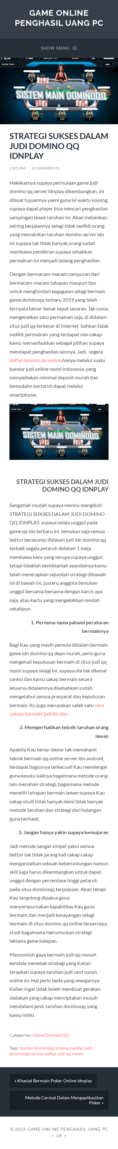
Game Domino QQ (51, 1035)
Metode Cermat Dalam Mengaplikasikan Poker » (64, 1100)
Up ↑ (61, 1135)
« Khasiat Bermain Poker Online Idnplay (53, 1080)
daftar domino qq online (35, 360)
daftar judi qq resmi (64, 1053)
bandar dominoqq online (44, 1048)
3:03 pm (17, 168)
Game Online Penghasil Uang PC (59, 18)
